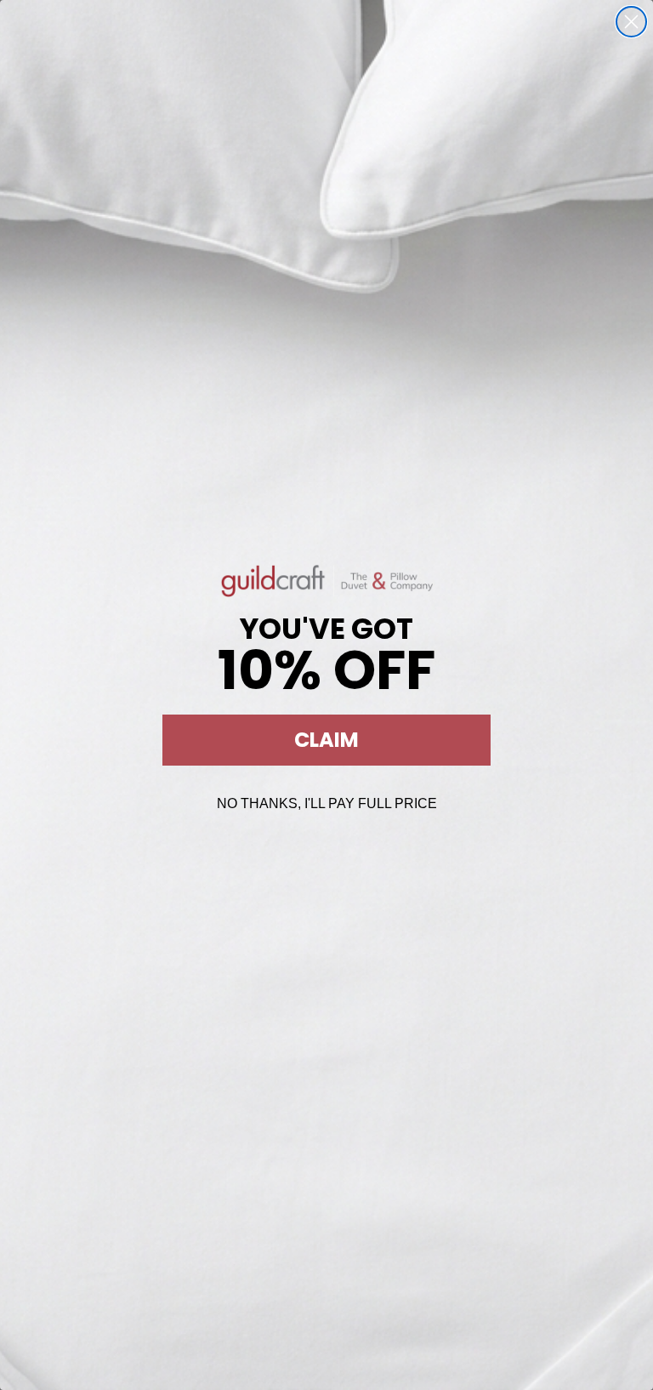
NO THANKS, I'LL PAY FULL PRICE (327, 803)
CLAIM (326, 740)
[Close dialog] (631, 22)
